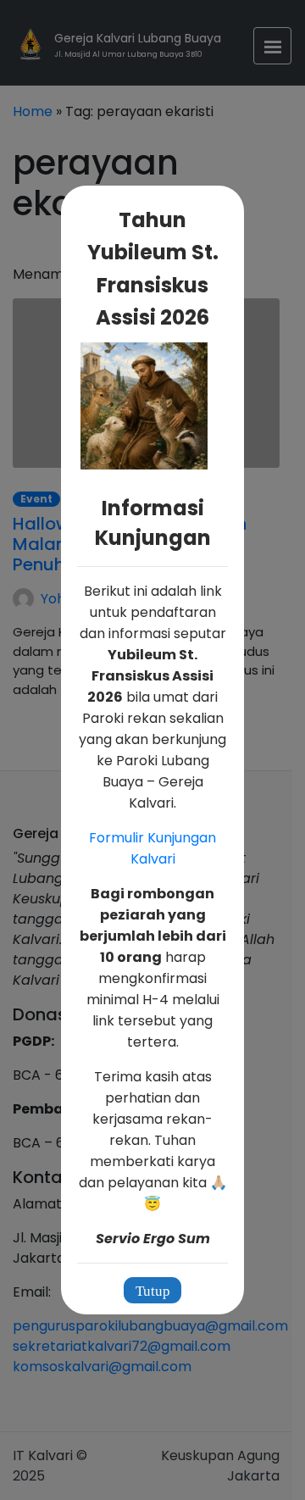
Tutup (153, 1291)
